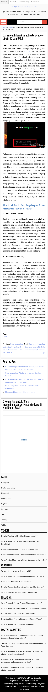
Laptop (4, 504)
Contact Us (13, 2)
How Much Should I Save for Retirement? (18, 614)
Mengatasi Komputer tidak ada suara (20, 392)
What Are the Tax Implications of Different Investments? (23, 608)
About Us (4, 2)
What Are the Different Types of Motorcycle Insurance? (23, 555)
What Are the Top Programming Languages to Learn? (23, 576)
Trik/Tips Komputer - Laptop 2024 (24, 6)
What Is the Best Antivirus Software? (16, 582)
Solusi (10, 27)
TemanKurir (35, 686)
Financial (5, 493)
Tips (3, 514)
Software (4, 509)
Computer (5, 483)
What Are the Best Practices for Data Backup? (19, 592)
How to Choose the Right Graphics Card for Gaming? (22, 587)
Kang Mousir (19, 684)
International (6, 498)
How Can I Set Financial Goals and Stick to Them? (21, 619)
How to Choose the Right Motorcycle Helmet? (19, 549)
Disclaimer (35, 2)
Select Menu (3, 22)
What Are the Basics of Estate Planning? (17, 624)
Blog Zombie (24, 689)
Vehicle (4, 525)
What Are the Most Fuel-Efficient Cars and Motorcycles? (24, 560)
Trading (4, 520)
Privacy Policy (24, 2)
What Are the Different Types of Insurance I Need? (21, 603)
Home (5, 27)
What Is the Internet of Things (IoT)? (16, 571)
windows (27, 51)
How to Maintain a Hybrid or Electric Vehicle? (19, 536)
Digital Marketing (8, 488)
